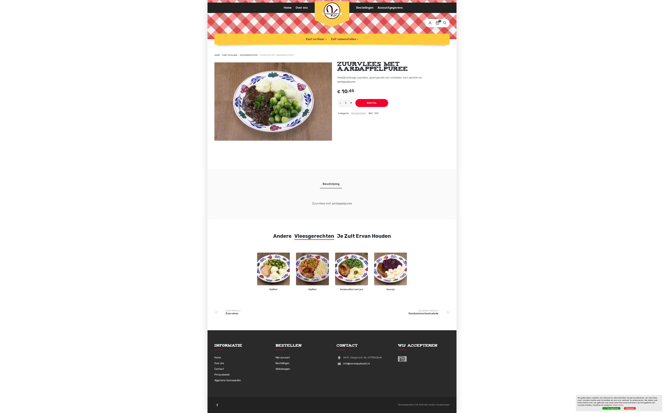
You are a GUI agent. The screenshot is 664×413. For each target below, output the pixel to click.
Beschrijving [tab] (331, 184)
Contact (219, 369)
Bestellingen (365, 7)
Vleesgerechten (248, 55)
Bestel (372, 103)
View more (618, 405)
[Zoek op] (444, 23)
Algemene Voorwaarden (227, 380)
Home (288, 7)
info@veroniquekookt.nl (356, 363)
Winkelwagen (283, 369)
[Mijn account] (430, 23)
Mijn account (283, 357)
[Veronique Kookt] (332, 10)
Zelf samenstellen (343, 39)
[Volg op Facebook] (217, 405)
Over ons (302, 7)
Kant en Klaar (315, 39)
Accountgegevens (390, 7)
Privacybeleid (221, 374)
